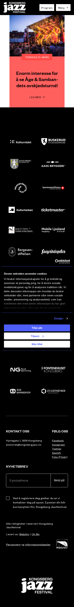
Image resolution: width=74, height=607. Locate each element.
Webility (24, 534)
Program (46, 7)
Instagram (58, 444)
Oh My (36, 534)
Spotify (56, 452)
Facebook (58, 440)
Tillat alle (37, 327)
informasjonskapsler (38, 544)
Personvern (13, 544)
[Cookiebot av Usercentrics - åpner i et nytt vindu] (55, 261)
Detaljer (59, 318)
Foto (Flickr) (59, 457)
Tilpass (35, 335)
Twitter (56, 448)
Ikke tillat (37, 344)
